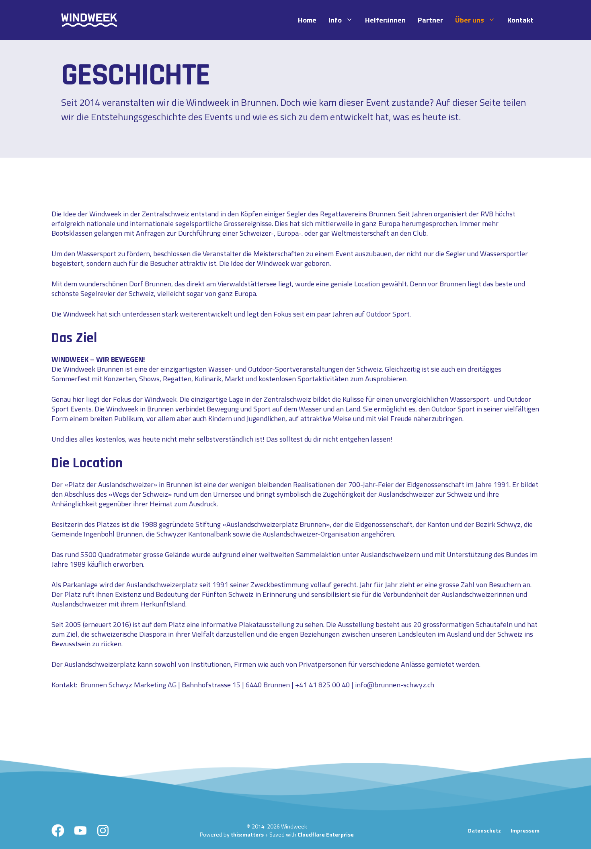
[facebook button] (57, 830)
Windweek (105, 213)
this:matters (247, 834)
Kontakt (520, 19)
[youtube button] (80, 830)
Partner (430, 19)
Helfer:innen (385, 19)
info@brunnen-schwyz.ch (394, 684)
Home (307, 19)
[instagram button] (102, 830)
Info (335, 19)
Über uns (469, 19)
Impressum (525, 830)
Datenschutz (484, 830)
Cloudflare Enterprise (326, 834)
